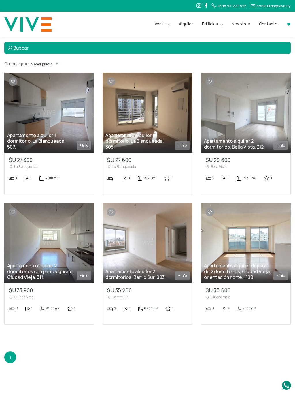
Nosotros (241, 24)
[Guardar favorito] (13, 81)
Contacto (268, 24)
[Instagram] (197, 6)
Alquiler (186, 24)
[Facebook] (204, 6)
